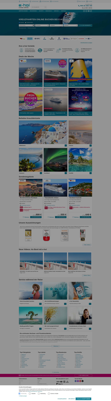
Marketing (42, 393)
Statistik (33, 393)
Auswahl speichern (62, 398)
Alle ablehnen (72, 398)
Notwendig (23, 393)
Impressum (40, 391)
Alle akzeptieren (84, 398)
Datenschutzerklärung (32, 391)
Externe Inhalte (54, 393)
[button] (23, 395)
